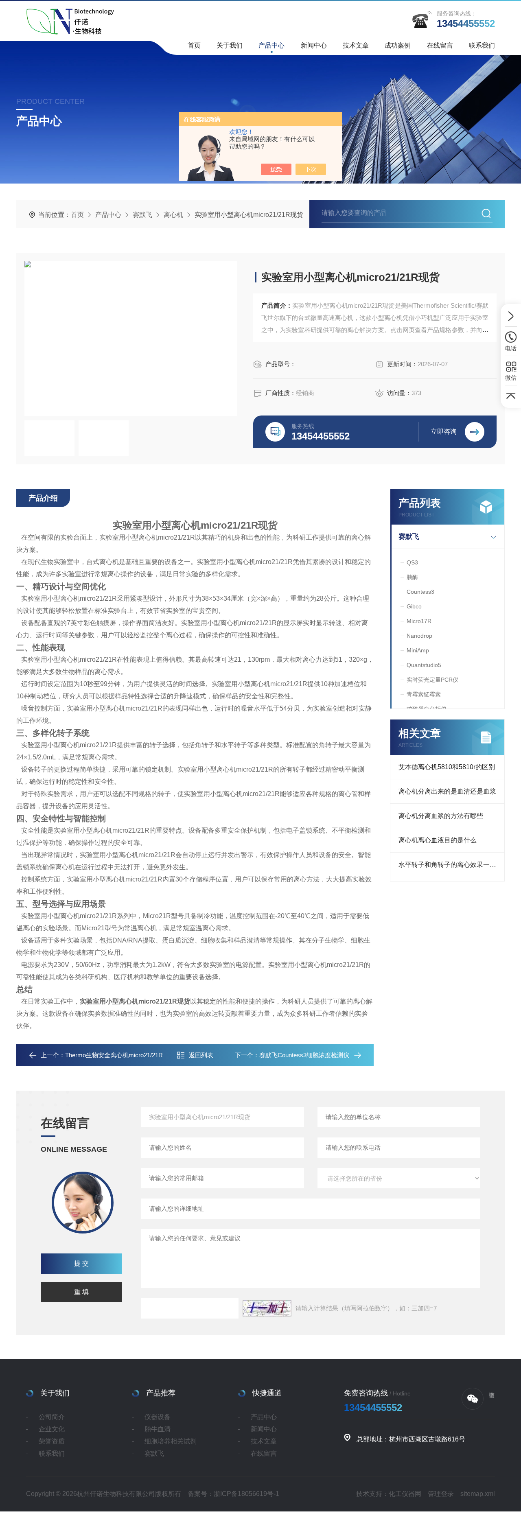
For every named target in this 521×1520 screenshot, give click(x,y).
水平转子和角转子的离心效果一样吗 (450, 864)
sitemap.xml (477, 1493)
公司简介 (52, 1416)
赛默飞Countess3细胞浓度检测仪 (304, 1055)
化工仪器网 (405, 1493)
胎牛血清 (157, 1429)
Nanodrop (419, 635)
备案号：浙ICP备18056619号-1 (233, 1493)
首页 (194, 45)
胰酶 (412, 577)
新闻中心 (314, 45)
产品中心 (271, 45)
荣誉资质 (52, 1441)
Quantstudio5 (424, 665)
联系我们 (482, 45)
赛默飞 (142, 214)
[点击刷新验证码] (267, 1308)
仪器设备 (157, 1416)
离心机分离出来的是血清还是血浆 (447, 791)
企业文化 (52, 1429)
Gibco (414, 606)
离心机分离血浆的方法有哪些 (440, 815)
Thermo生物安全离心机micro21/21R (114, 1055)
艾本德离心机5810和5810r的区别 (446, 766)
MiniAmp (418, 650)
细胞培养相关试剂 (170, 1441)
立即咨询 (444, 431)
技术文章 (356, 45)
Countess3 (420, 591)
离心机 (173, 214)
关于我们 (230, 45)
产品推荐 (160, 1393)
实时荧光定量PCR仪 (432, 679)
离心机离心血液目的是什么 (437, 840)
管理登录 (441, 1493)
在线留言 (440, 45)
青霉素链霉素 (424, 694)
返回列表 (201, 1055)
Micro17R (419, 621)
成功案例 (398, 45)
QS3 (412, 562)
